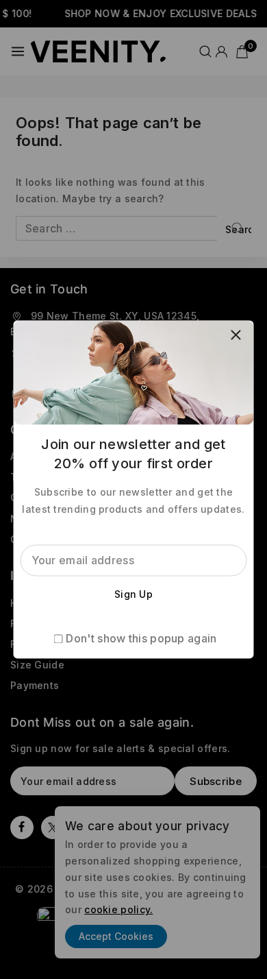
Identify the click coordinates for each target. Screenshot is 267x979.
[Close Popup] (235, 334)
